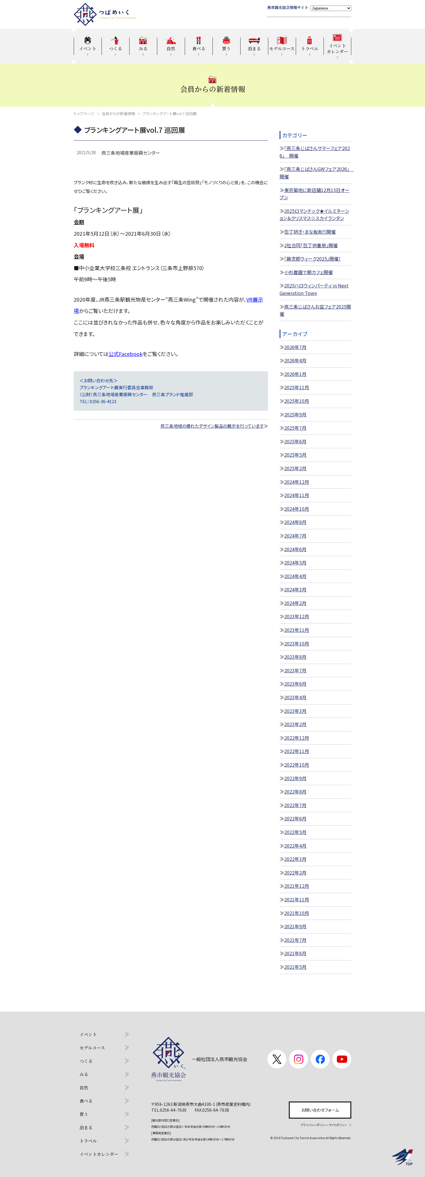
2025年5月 (295, 454)
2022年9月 (295, 778)
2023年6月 (295, 683)
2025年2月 (295, 468)
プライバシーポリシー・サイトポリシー (324, 1125)
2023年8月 (295, 656)
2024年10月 (296, 508)
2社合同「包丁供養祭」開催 (311, 245)
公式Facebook (125, 353)
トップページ (84, 113)
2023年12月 (296, 616)
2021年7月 (295, 939)
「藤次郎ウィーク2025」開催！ (312, 258)
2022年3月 (295, 858)
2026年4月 (295, 360)
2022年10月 (296, 764)
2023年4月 (295, 697)
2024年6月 (295, 549)
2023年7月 (295, 670)
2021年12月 (296, 885)
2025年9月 (295, 414)
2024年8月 (295, 522)
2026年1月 (295, 373)
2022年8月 (295, 791)
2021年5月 (295, 966)
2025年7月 (295, 427)
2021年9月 (295, 926)
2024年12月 (296, 481)
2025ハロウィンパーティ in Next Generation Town (314, 289)
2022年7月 (295, 805)
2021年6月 (295, 953)
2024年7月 (295, 535)
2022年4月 (295, 845)
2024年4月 (295, 576)
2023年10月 (296, 643)
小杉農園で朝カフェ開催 (308, 272)
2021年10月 (296, 913)
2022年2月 (295, 872)
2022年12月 (296, 737)
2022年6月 (295, 818)
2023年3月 (295, 710)
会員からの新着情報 (118, 113)
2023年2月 (295, 724)
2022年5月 (295, 832)
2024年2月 (295, 602)
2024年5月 (295, 562)
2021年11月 (296, 899)
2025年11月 (296, 387)
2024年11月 (296, 495)
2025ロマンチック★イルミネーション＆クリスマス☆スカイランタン (314, 214)
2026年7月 (295, 347)
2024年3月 (295, 589)
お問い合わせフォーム (320, 1110)
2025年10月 (296, 400)
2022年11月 (296, 751)
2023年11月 (296, 629)
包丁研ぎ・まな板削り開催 (310, 231)
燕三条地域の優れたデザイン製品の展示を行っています (212, 426)
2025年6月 (295, 441)
